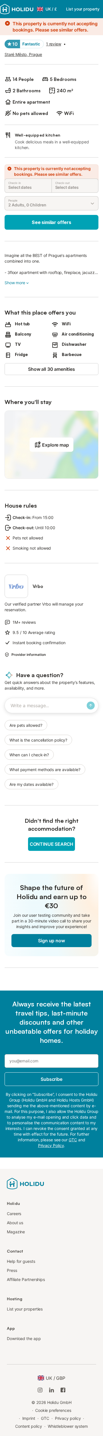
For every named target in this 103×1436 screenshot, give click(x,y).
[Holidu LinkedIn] (51, 1390)
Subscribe (51, 1079)
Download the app (24, 1338)
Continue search (51, 844)
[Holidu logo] (16, 9)
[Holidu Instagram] (40, 1390)
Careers (14, 1213)
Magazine (16, 1231)
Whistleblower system (68, 1426)
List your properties (25, 1309)
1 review (53, 43)
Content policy (28, 1426)
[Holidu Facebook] (63, 1390)
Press (12, 1270)
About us (15, 1222)
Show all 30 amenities (51, 369)
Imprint (28, 1418)
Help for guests (21, 1261)
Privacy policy (68, 1418)
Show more (15, 282)
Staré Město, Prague (23, 54)
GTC (45, 1418)
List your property (83, 9)
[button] (51, 445)
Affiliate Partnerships (26, 1279)
